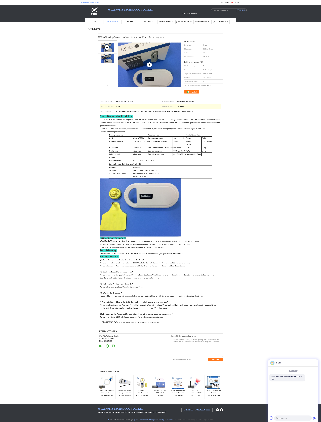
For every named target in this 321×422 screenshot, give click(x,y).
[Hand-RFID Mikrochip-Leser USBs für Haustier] (142, 382)
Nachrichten (94, 29)
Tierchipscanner (140, 322)
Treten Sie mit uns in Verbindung (203, 21)
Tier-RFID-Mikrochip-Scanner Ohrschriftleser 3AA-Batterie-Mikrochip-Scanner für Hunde (213, 395)
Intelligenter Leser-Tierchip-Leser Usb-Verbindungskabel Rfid (124, 394)
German (236, 2)
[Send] (315, 418)
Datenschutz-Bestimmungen (125, 420)
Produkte (111, 21)
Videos (130, 21)
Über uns (148, 21)
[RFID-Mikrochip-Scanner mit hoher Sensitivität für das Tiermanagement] (107, 58)
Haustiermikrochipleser (126, 322)
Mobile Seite (112, 420)
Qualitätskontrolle (185, 21)
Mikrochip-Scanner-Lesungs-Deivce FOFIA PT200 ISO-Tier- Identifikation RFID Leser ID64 (106, 395)
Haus (94, 21)
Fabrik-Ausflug (166, 21)
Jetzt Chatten (224, 2)
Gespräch (193, 92)
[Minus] (314, 362)
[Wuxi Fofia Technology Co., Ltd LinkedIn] (217, 409)
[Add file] (271, 418)
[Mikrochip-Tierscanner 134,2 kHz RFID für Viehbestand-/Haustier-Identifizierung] (196, 382)
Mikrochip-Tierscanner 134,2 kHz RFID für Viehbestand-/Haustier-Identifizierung (196, 395)
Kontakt (217, 360)
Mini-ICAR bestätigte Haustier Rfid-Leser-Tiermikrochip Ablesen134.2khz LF (178, 394)
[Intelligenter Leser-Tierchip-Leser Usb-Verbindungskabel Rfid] (124, 382)
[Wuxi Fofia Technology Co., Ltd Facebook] (221, 409)
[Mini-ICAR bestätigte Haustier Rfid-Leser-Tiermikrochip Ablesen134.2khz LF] (178, 382)
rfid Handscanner (153, 322)
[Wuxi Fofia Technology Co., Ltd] (94, 11)
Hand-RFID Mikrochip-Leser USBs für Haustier (142, 393)
